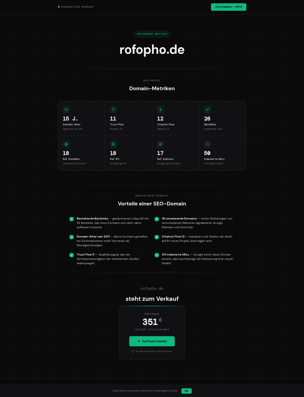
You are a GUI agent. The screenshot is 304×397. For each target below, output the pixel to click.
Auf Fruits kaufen (154, 341)
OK (186, 391)
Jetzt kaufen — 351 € (228, 6)
